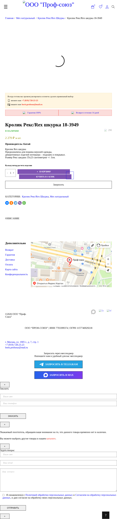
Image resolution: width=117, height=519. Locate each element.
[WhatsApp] (24, 203)
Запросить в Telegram (61, 364)
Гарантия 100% (34, 113)
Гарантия (10, 254)
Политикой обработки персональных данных (49, 495)
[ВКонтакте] (7, 203)
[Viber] (20, 203)
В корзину (45, 172)
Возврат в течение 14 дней (87, 113)
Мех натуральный (25, 18)
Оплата (9, 264)
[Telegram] (15, 203)
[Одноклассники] (11, 203)
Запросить (58, 184)
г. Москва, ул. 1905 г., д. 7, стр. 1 (22, 342)
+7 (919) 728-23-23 (14, 344)
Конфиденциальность (16, 274)
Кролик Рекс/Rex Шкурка (51, 18)
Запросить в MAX (62, 375)
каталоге (50, 438)
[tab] (12, 218)
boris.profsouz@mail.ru (16, 347)
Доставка (10, 259)
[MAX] (93, 312)
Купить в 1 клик (45, 177)
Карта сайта (11, 269)
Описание (12, 218)
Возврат (9, 250)
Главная (9, 18)
